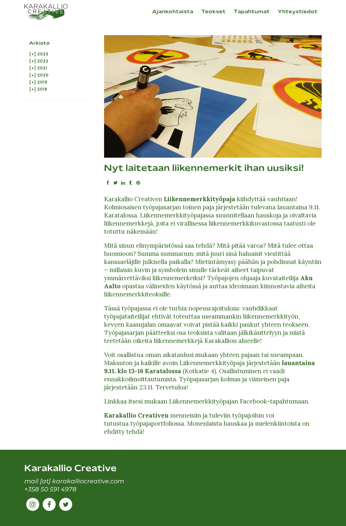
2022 (42, 61)
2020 (43, 75)
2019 (42, 82)
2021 (42, 68)
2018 (42, 89)
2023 (42, 54)
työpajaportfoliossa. (158, 423)
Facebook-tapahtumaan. (274, 401)
